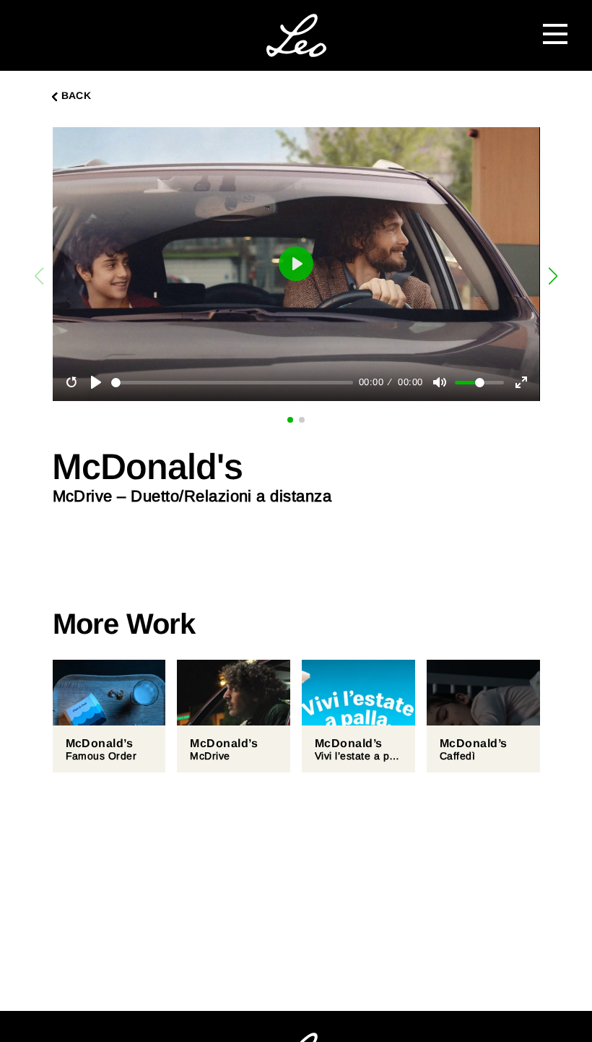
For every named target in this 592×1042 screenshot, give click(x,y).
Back (76, 95)
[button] (553, 276)
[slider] (232, 382)
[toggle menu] (555, 32)
